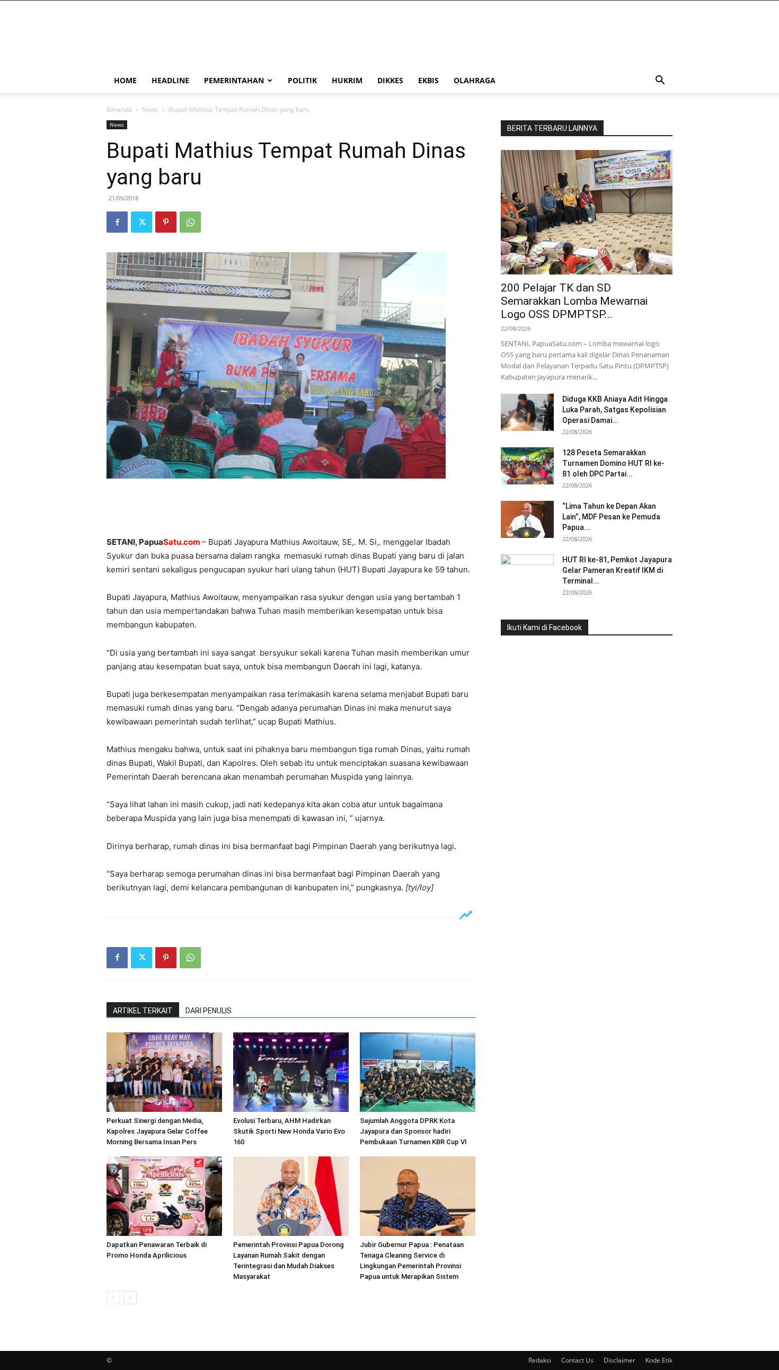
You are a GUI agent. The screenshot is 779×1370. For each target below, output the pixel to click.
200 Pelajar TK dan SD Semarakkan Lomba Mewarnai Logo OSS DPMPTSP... (574, 301)
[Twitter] (141, 222)
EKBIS (428, 80)
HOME (125, 80)
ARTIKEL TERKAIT (143, 1010)
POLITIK (302, 80)
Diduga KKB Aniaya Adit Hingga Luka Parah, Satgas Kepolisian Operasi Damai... (615, 410)
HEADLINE (170, 80)
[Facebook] (117, 222)
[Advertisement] (291, 508)
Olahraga (474, 80)
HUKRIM (347, 80)
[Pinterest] (165, 222)
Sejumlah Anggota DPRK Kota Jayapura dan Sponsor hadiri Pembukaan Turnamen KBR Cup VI (413, 1131)
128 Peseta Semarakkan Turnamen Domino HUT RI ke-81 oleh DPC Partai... (613, 463)
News (150, 109)
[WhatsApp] (190, 222)
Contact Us (577, 1360)
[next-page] (130, 1297)
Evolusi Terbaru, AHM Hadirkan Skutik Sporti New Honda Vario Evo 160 (289, 1131)
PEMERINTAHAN (234, 80)
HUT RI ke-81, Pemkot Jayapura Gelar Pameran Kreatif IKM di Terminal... (617, 570)
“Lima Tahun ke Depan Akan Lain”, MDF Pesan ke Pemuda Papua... (611, 517)
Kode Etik (658, 1360)
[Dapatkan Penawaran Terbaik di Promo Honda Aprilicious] (164, 1196)
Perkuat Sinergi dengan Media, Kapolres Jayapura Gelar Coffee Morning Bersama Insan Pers (157, 1131)
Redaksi (539, 1360)
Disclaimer (619, 1360)
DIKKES (390, 80)
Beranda (119, 109)
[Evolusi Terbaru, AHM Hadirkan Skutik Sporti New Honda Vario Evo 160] (291, 1072)
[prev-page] (113, 1297)
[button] (659, 81)
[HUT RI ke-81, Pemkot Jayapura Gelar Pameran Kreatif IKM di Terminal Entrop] (527, 572)
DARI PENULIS (208, 1010)
